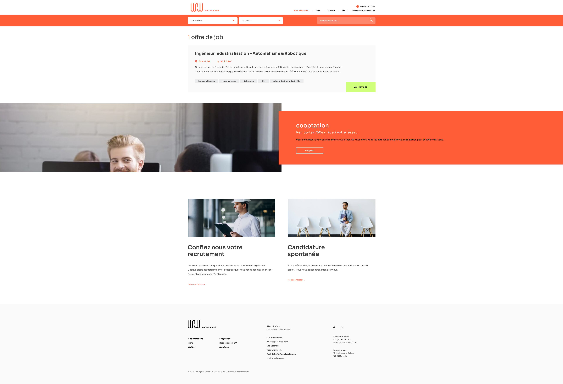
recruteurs (224, 347)
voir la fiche (360, 86)
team (318, 10)
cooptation (224, 339)
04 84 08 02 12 (367, 6)
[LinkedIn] (343, 10)
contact (331, 10)
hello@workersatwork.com (363, 11)
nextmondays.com (276, 358)
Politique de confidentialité (238, 372)
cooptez (309, 150)
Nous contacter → (196, 284)
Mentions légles (218, 372)
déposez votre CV (228, 343)
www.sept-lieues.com (277, 341)
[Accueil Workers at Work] (205, 7)
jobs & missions (301, 10)
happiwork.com (274, 350)
